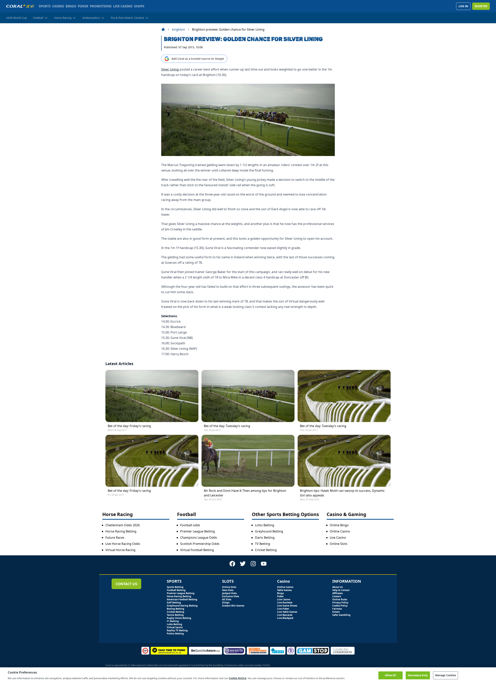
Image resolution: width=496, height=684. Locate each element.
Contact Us (126, 583)
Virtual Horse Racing (120, 550)
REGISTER (481, 6)
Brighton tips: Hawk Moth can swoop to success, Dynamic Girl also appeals (342, 492)
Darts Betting (265, 537)
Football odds (190, 525)
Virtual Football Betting (197, 550)
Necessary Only (418, 675)
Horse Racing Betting (120, 531)
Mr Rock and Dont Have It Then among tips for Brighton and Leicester (245, 492)
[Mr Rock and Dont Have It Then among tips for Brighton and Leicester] (248, 461)
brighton (178, 29)
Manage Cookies (445, 675)
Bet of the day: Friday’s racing (129, 426)
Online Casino (340, 531)
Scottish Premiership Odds (200, 544)
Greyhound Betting (269, 531)
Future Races (114, 537)
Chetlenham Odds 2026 (122, 525)
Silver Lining (170, 69)
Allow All (390, 675)
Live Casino (338, 537)
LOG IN (463, 6)
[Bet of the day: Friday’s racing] (151, 396)
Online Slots (338, 544)
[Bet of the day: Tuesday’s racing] (248, 396)
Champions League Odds (198, 537)
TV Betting (262, 544)
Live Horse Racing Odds (122, 544)
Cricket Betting (266, 550)
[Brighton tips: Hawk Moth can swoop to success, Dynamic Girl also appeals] (344, 461)
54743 (266, 665)
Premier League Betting (197, 531)
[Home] (163, 29)
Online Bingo (339, 525)
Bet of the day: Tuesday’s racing (227, 426)
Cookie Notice (237, 678)
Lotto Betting (264, 525)
